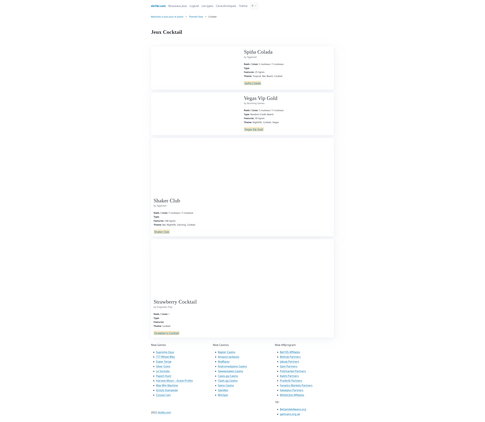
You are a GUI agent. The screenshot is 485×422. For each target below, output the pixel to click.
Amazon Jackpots (228, 357)
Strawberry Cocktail (166, 333)
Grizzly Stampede (167, 390)
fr (253, 5)
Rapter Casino (226, 352)
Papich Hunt (163, 376)
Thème (243, 6)
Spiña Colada (253, 83)
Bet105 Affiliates (290, 352)
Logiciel (194, 6)
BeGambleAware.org (293, 409)
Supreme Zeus (165, 352)
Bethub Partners (290, 357)
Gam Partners (288, 366)
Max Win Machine (167, 385)
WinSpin (223, 395)
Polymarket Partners (293, 371)
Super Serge (163, 361)
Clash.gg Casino (228, 380)
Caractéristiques (226, 6)
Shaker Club (161, 232)
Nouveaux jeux (177, 6)
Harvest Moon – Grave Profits (174, 380)
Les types (207, 6)
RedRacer (224, 361)
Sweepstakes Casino (230, 371)
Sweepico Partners (291, 390)
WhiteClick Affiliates (292, 395)
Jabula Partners (289, 361)
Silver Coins (163, 366)
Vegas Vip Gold (254, 129)
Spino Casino (226, 385)
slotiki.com (164, 412)
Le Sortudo (163, 371)
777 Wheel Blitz (165, 357)
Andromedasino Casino (232, 366)
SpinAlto (223, 390)
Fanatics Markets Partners (296, 385)
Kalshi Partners (289, 376)
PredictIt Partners (291, 380)
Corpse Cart (163, 395)
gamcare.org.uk (290, 414)
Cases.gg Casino (228, 376)
